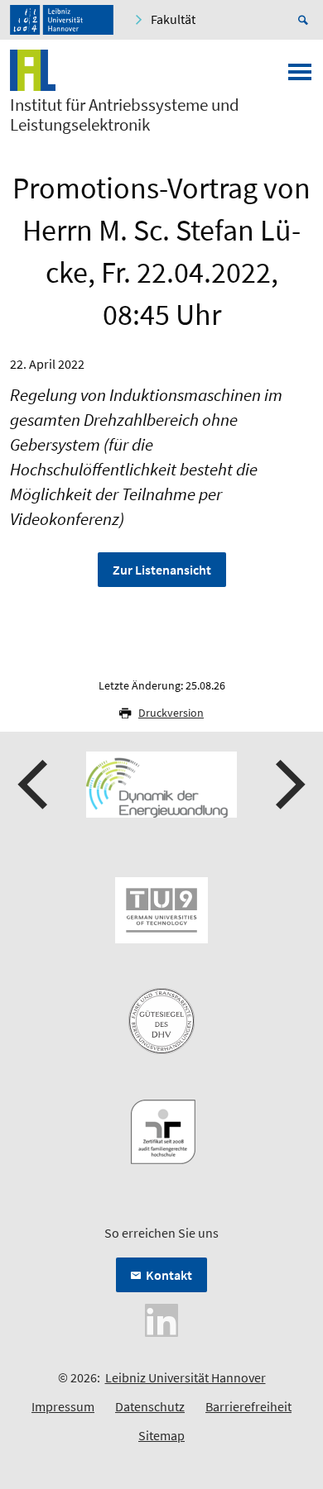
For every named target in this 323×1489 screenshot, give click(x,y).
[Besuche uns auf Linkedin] (161, 1318)
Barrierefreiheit (248, 1406)
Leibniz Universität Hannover (185, 1377)
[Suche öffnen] (305, 20)
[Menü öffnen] (300, 77)
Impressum (62, 1406)
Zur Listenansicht (162, 569)
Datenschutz (150, 1406)
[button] (35, 784)
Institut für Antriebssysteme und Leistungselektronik (124, 115)
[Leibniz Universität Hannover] (61, 20)
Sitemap (161, 1435)
